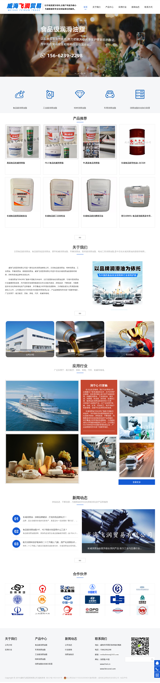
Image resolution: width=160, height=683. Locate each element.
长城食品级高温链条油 (17, 215)
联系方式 (148, 7)
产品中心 (110, 7)
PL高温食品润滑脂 (91, 162)
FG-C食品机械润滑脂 (54, 162)
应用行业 (122, 7)
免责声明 (123, 678)
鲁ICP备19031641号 (54, 678)
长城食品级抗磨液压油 (93, 215)
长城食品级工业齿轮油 (55, 215)
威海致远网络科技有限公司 (108, 678)
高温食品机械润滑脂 (16, 162)
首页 (86, 7)
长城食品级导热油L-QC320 (133, 162)
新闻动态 (136, 7)
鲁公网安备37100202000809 (77, 678)
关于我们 (96, 7)
